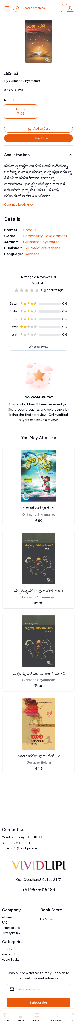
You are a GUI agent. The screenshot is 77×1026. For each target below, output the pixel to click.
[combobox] (39, 8)
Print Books (9, 954)
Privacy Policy (11, 933)
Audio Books (10, 959)
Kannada (32, 254)
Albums (7, 917)
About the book (18, 154)
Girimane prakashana (42, 248)
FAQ (5, 922)
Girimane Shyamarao (24, 81)
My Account (48, 919)
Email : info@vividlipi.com (19, 848)
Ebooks (29, 229)
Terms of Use (11, 928)
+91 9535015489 (38, 889)
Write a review (38, 346)
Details (12, 219)
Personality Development (45, 236)
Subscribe (38, 1002)
